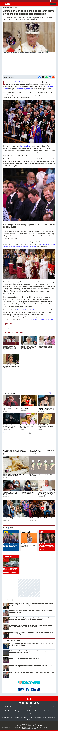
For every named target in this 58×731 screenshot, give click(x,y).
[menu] (3, 4)
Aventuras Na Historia (27, 711)
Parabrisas (40, 707)
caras (47, 532)
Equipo (39, 717)
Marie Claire (19, 707)
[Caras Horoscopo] (29, 691)
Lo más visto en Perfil (12, 640)
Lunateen (47, 707)
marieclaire (29, 532)
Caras (12, 711)
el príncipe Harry (25, 146)
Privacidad (33, 717)
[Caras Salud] (29, 684)
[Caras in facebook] (23, 703)
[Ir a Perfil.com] (53, 1)
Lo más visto (8, 600)
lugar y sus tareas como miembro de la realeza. (37, 319)
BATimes (54, 707)
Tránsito (29, 719)
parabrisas (11, 557)
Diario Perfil (5, 707)
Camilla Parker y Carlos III (23, 89)
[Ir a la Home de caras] (7, 4)
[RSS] (35, 703)
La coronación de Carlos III (14, 82)
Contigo (17, 711)
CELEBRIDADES (6, 8)
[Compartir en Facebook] (39, 77)
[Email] (53, 77)
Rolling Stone (39, 711)
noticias (11, 532)
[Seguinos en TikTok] (31, 703)
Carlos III (6, 328)
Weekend (33, 707)
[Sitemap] (38, 703)
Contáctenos (24, 717)
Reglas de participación (49, 717)
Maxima (29, 713)
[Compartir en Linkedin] (50, 77)
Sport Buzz (47, 711)
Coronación (27, 310)
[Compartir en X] (43, 77)
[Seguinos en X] (27, 703)
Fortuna (26, 707)
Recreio (54, 711)
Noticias (12, 707)
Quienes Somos (14, 717)
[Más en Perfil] (12, 528)
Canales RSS (5, 717)
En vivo (54, 4)
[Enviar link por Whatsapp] (46, 77)
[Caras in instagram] (19, 703)
